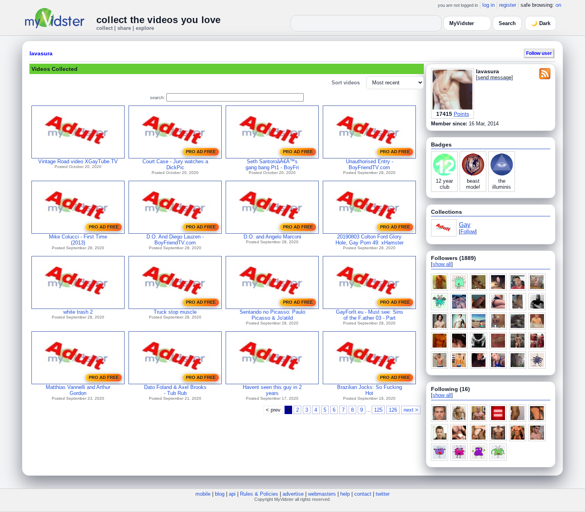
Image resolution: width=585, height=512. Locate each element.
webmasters (322, 494)
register (507, 5)
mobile (203, 494)
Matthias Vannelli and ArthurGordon (78, 390)
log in (488, 5)
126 (393, 410)
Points (461, 114)
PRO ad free (201, 151)
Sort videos (346, 83)
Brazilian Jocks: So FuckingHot (369, 390)
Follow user (539, 53)
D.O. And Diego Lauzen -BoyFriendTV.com (175, 240)
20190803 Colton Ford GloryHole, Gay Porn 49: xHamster (369, 240)
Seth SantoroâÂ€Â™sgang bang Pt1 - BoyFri (272, 164)
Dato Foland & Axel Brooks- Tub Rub (175, 390)
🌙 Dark (540, 23)
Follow (467, 232)
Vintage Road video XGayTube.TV (78, 161)
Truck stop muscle (175, 312)
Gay (464, 224)
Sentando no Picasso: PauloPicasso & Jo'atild (272, 315)
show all (442, 264)
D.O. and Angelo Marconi (272, 237)
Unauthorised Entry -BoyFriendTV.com (369, 164)
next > (411, 410)
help (345, 494)
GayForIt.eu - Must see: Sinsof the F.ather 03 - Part (369, 315)
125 (378, 410)
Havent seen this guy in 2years (272, 390)
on (558, 5)
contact (362, 494)
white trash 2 (78, 312)
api (232, 494)
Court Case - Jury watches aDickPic (175, 164)
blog (219, 494)
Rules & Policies (259, 494)
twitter (383, 494)
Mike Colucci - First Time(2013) (78, 240)
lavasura (41, 53)
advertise (293, 494)
